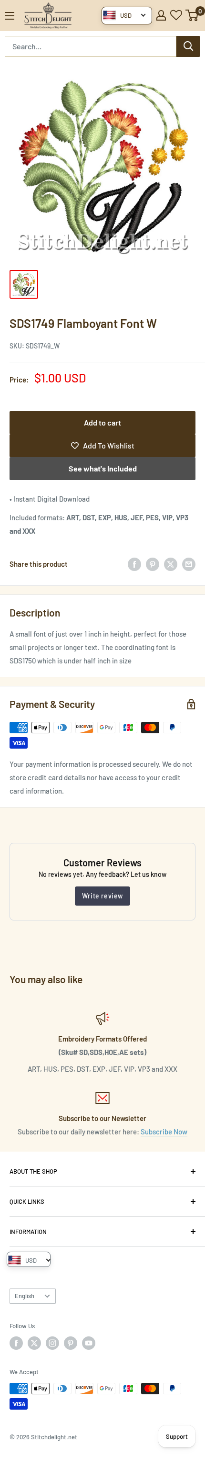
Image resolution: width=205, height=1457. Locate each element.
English (24, 1296)
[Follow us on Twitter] (34, 1343)
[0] (192, 15)
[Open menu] (9, 16)
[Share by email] (188, 564)
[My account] (161, 15)
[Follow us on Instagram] (52, 1343)
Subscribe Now (164, 1131)
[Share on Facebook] (134, 564)
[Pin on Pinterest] (152, 564)
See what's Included (103, 468)
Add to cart (102, 422)
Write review (102, 896)
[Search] (188, 46)
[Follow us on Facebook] (16, 1343)
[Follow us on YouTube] (88, 1343)
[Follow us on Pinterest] (70, 1343)
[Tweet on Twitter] (170, 564)
